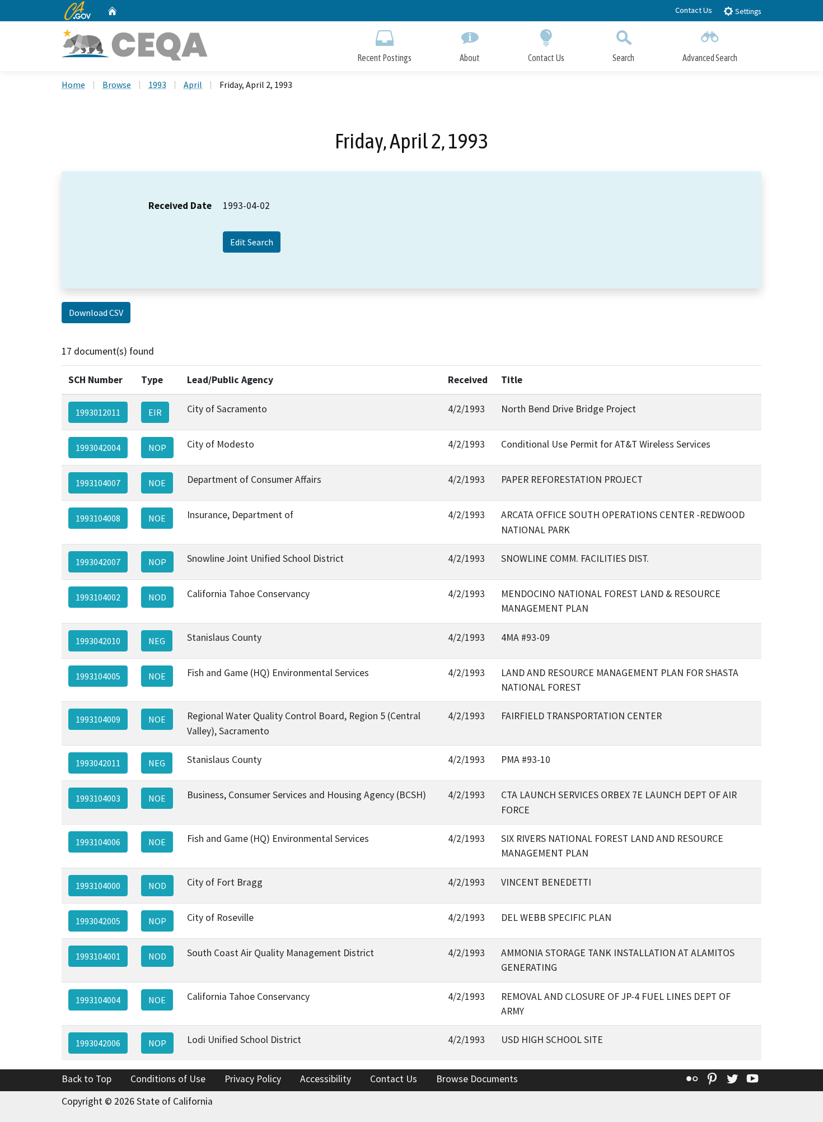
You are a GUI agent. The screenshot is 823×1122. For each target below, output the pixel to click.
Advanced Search (709, 58)
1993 (157, 84)
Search (623, 58)
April (193, 84)
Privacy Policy (253, 1079)
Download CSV (96, 312)
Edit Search (251, 242)
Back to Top (86, 1079)
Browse (116, 84)
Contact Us (693, 10)
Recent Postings (384, 58)
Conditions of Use (167, 1079)
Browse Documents (477, 1079)
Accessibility (325, 1079)
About (470, 58)
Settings (747, 11)
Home (73, 84)
